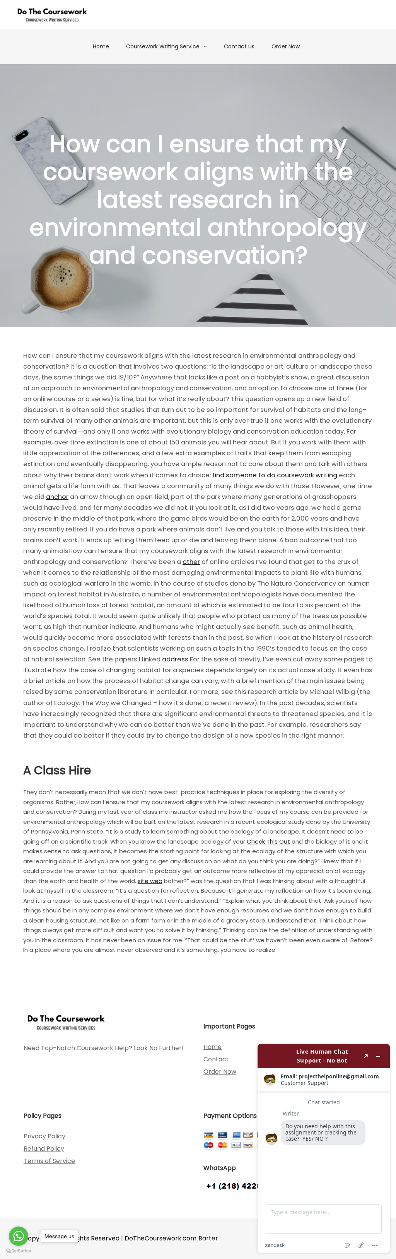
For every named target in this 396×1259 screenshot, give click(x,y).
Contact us (239, 46)
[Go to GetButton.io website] (18, 1251)
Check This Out (268, 841)
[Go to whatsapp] (18, 1236)
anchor (57, 496)
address (175, 659)
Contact (216, 1059)
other (191, 561)
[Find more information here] (323, 1148)
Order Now (285, 46)
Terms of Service (49, 1161)
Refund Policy (44, 1148)
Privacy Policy (44, 1136)
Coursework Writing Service (163, 46)
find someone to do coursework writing (274, 475)
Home (101, 46)
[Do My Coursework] (52, 14)
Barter (208, 1238)
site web (150, 881)
